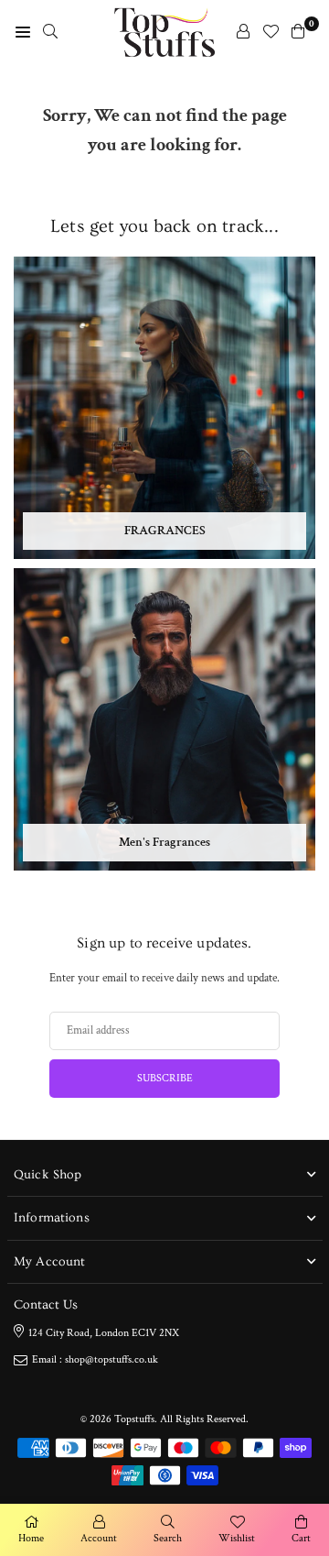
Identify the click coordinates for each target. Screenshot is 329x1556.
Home (31, 1538)
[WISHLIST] (270, 32)
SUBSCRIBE (165, 1078)
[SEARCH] (50, 32)
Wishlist (236, 1538)
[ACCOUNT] (243, 32)
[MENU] (23, 32)
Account (98, 1538)
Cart (301, 1538)
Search (168, 1538)
